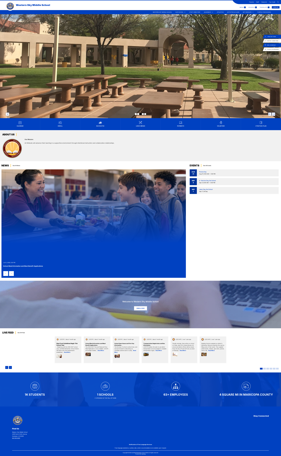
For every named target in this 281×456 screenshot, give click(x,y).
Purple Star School (264, 12)
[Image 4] (143, 114)
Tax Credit (272, 2)
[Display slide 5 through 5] (274, 369)
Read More (67, 352)
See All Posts (21, 332)
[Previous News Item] (5, 273)
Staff (257, 2)
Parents (251, 2)
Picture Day (202, 172)
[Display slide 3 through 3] (267, 369)
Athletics (220, 12)
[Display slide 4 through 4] (271, 369)
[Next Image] (273, 114)
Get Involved (247, 12)
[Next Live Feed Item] (10, 367)
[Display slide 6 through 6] (277, 369)
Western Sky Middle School (162, 12)
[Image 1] (136, 114)
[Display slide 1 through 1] (261, 369)
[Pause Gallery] (7, 114)
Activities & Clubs (233, 12)
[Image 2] (138, 114)
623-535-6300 (16, 438)
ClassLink (264, 2)
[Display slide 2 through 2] (264, 369)
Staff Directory (194, 12)
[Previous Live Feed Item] (6, 367)
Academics (207, 12)
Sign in (275, 7)
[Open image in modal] (59, 356)
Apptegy (144, 454)
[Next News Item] (11, 273)
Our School (179, 12)
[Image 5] (145, 114)
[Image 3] (140, 114)
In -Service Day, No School (207, 180)
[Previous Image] (269, 114)
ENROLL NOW (141, 308)
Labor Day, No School (206, 189)
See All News (16, 165)
